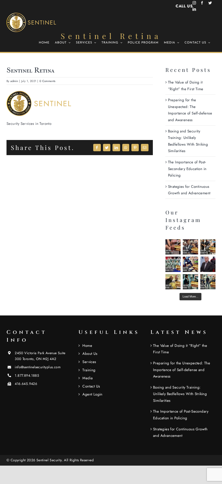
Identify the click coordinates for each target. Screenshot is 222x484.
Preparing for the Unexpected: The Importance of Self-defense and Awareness (181, 369)
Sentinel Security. (50, 460)
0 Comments (47, 81)
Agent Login (92, 394)
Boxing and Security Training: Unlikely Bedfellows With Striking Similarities (180, 394)
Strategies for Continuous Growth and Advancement (180, 432)
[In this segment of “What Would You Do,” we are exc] (207, 281)
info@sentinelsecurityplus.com (37, 367)
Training (88, 370)
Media (87, 378)
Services (89, 361)
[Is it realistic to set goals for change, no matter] (190, 281)
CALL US (184, 6)
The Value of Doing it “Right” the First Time (180, 349)
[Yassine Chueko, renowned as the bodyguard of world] (173, 281)
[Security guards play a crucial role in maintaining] (173, 246)
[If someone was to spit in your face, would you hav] (190, 264)
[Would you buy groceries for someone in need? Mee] (207, 246)
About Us (89, 353)
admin (14, 81)
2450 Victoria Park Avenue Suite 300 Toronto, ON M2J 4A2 (40, 356)
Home (87, 345)
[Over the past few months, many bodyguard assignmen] (190, 246)
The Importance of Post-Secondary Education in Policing (187, 168)
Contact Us (91, 386)
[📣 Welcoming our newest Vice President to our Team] (207, 264)
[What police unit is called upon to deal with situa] (173, 264)
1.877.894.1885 (27, 375)
